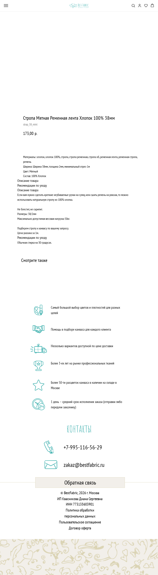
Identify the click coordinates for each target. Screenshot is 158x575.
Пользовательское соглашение (80, 522)
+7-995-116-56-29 (83, 447)
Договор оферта (80, 528)
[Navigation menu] (6, 5)
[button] (133, 5)
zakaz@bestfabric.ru (84, 464)
